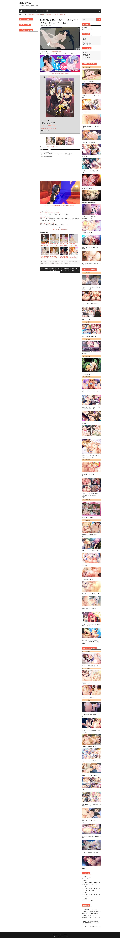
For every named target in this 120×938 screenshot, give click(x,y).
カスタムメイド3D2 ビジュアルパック (49, 212)
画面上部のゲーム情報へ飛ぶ (50, 146)
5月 (93, 882)
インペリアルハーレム (87, 319)
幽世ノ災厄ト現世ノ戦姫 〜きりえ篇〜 (90, 474)
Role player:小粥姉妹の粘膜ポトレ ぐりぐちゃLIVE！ (91, 715)
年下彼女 (84, 868)
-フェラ (59, 261)
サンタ (84, 59)
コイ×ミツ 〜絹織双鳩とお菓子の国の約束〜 (91, 837)
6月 (95, 882)
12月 (96, 884)
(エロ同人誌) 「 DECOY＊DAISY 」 (91, 909)
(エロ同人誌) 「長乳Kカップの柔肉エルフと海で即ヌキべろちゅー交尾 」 (91, 917)
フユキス (84, 437)
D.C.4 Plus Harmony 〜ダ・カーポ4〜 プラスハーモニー (91, 127)
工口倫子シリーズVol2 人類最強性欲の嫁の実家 (91, 731)
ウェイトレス (86, 52)
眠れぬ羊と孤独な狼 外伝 (88, 188)
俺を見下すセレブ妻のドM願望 (89, 775)
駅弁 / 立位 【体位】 (88, 43)
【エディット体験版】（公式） (49, 125)
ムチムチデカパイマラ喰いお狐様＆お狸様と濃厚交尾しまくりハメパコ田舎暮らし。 (91, 495)
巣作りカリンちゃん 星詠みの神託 (90, 550)
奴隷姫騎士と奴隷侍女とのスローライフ (91, 535)
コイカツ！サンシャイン (88, 81)
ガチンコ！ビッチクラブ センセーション (91, 391)
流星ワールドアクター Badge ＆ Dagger (90, 821)
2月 (85, 878)
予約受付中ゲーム (27, 30)
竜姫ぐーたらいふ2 (86, 789)
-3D (56, 261)
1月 (83, 878)
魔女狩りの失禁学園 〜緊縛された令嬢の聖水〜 (91, 247)
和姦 (83, 27)
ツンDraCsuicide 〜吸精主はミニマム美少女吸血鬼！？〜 (91, 217)
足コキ (84, 38)
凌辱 (86, 27)
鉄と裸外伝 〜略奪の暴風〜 (88, 202)
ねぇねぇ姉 (84, 156)
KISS (53, 261)
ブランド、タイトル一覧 (41, 11)
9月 (84, 884)
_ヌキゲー (61, 263)
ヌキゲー (90, 29)
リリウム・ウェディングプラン (89, 761)
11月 (93, 884)
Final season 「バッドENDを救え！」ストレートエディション (91, 456)
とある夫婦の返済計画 (87, 517)
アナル (84, 39)
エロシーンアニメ (87, 44)
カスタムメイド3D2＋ (45, 217)
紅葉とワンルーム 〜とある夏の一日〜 (90, 608)
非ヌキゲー (84, 29)
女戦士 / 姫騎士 (86, 54)
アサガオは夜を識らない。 (88, 579)
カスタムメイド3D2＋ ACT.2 (47, 223)
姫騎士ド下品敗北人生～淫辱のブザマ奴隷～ (91, 304)
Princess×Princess (86, 112)
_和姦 (65, 263)
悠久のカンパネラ (86, 565)
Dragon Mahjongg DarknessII (89, 336)
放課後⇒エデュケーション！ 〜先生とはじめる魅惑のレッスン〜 (91, 407)
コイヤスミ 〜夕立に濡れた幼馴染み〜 (90, 171)
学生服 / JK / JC (86, 55)
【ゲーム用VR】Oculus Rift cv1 (60, 229)
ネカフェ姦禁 (85, 423)
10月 (90, 884)
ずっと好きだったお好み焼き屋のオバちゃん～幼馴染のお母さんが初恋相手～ (91, 641)
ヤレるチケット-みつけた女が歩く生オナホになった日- (91, 288)
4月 (90, 878)
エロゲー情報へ (53, 51)
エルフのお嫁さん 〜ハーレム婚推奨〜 (90, 96)
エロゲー (69, 263)
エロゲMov (25, 2)
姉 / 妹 (84, 41)
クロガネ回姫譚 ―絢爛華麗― (89, 142)
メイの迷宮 (84, 353)
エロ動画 (49, 25)
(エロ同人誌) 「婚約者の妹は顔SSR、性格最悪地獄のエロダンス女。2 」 (91, 922)
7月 (98, 882)
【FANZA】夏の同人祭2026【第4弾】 (60, 73)
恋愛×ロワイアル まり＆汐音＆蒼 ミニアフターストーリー (91, 805)
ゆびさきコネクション (87, 683)
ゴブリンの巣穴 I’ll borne (88, 374)
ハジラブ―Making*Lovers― (89, 232)
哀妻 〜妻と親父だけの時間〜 (89, 746)
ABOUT (31, 11)
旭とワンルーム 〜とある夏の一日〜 (91, 593)
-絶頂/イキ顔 (74, 261)
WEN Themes (64, 936)
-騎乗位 (57, 263)
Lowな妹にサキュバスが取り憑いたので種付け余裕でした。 (91, 624)
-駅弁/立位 (53, 263)
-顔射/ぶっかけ (47, 263)
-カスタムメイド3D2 (46, 261)
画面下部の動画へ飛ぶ (52, 77)
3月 (88, 878)
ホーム (25, 11)
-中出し (63, 261)
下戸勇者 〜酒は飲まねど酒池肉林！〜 (90, 853)
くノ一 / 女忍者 (86, 57)
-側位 (66, 261)
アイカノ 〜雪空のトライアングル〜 (91, 666)
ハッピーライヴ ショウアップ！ (90, 697)
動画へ (59, 51)
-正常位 (69, 261)
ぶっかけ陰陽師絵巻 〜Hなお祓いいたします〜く (91, 264)
